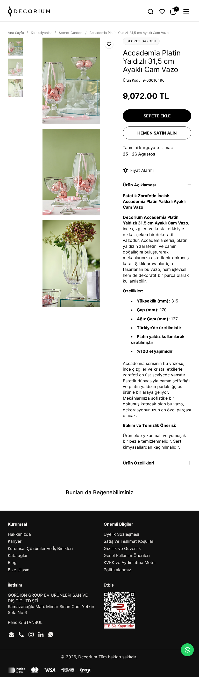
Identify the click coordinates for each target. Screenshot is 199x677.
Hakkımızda (19, 534)
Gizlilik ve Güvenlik (122, 548)
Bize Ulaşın (18, 569)
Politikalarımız (117, 569)
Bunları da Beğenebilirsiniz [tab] (99, 492)
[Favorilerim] (162, 11)
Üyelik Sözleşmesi (121, 534)
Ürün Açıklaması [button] (139, 184)
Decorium (87, 656)
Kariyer (15, 541)
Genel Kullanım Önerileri (127, 555)
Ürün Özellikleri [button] (138, 463)
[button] (150, 11)
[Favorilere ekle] (109, 44)
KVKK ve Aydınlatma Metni (129, 562)
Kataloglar (18, 555)
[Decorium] (29, 11)
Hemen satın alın (157, 133)
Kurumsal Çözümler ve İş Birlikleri (40, 548)
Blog (12, 562)
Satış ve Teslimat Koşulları (129, 541)
